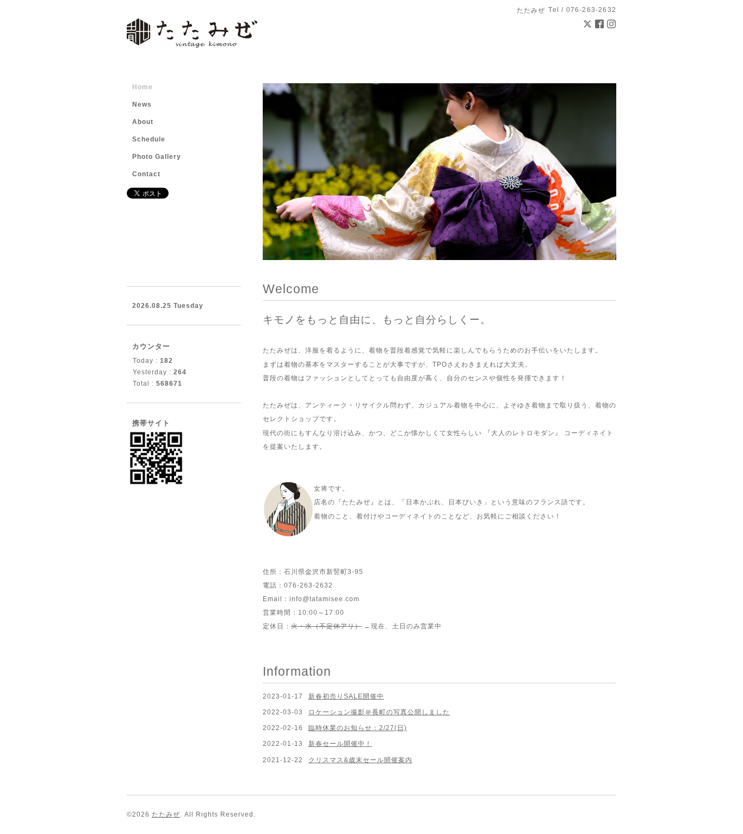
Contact (146, 174)
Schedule (148, 139)
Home (142, 87)
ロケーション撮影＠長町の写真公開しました (379, 712)
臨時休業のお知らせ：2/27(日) (357, 728)
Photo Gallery (156, 156)
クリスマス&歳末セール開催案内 (360, 760)
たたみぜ (166, 814)
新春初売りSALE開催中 (346, 696)
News (142, 104)
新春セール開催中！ (340, 743)
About (142, 122)
